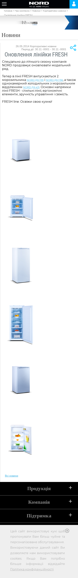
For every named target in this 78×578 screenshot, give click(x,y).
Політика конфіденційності (32, 569)
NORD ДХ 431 (31, 87)
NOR (49, 79)
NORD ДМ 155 (35, 79)
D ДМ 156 (57, 79)
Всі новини (11, 475)
